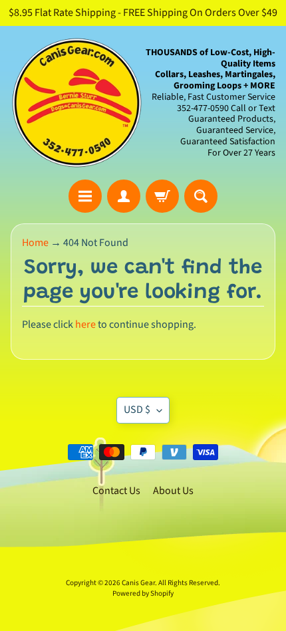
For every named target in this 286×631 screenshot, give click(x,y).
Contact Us (116, 490)
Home (35, 242)
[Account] (123, 196)
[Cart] (162, 196)
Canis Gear (138, 583)
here (85, 324)
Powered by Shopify (143, 593)
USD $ (137, 409)
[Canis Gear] (77, 103)
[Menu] (85, 196)
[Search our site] (200, 196)
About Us (173, 490)
